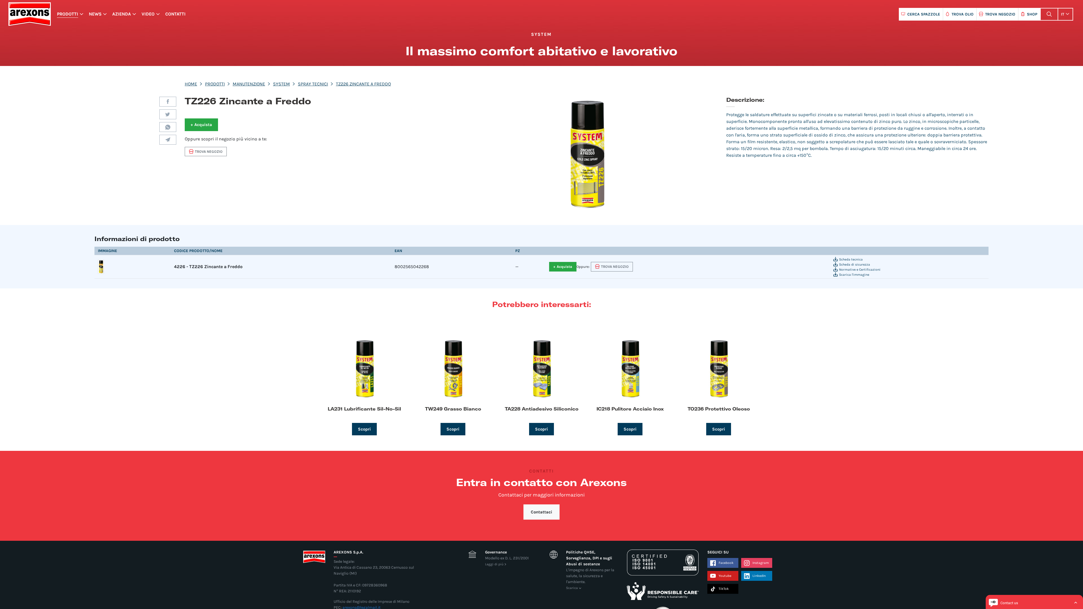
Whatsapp (167, 127)
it (1062, 14)
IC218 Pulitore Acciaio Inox (630, 408)
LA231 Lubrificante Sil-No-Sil (364, 408)
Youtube (725, 576)
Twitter (167, 114)
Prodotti (67, 14)
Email (167, 140)
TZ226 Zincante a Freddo (363, 84)
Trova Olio (963, 14)
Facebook (167, 102)
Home (191, 84)
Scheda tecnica (851, 259)
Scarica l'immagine (854, 275)
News (95, 14)
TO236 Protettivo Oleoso (719, 408)
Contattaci (541, 512)
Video (148, 14)
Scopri (364, 429)
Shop (1032, 14)
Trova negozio (209, 151)
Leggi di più (494, 564)
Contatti (175, 14)
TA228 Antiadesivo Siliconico (541, 408)
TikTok (724, 589)
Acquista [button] (201, 124)
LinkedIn (759, 576)
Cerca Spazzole (923, 14)
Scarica (572, 588)
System (281, 84)
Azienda (121, 14)
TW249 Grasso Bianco (453, 408)
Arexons (29, 14)
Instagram (760, 563)
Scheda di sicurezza (854, 264)
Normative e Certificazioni (860, 270)
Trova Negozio (1000, 14)
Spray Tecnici (313, 84)
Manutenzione (249, 84)
